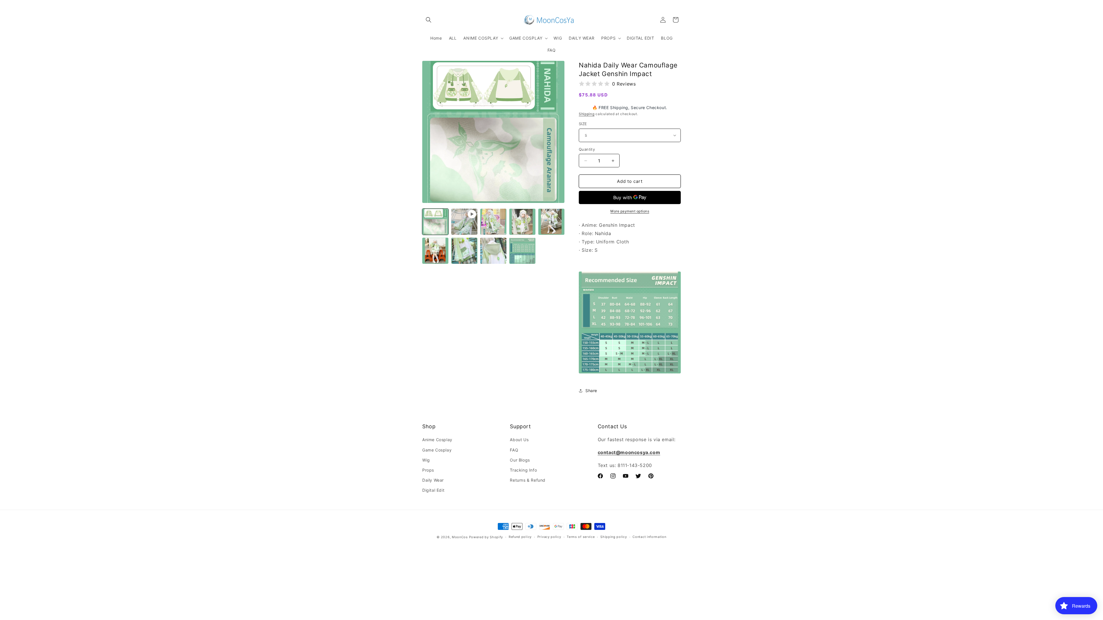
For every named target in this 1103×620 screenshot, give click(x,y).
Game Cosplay (437, 449)
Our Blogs (520, 460)
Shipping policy (613, 537)
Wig (426, 460)
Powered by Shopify (486, 537)
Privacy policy (549, 537)
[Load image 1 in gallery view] (435, 222)
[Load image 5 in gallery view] (435, 251)
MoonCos (460, 537)
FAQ (514, 449)
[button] (428, 19)
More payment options (629, 211)
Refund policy (520, 537)
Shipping (587, 114)
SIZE (583, 123)
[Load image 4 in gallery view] (551, 222)
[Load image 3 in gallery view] (522, 222)
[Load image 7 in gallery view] (493, 251)
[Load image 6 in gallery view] (464, 251)
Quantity (587, 149)
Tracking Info (523, 470)
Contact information (649, 537)
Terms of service (581, 537)
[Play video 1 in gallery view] (464, 222)
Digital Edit (433, 490)
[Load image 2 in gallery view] (493, 222)
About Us (519, 439)
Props (428, 470)
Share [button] (591, 390)
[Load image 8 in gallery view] (522, 251)
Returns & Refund (527, 480)
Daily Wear (433, 480)
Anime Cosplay (437, 439)
